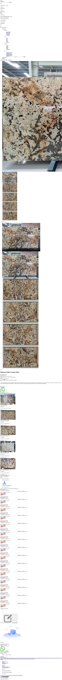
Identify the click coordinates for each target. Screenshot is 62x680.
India (14, 675)
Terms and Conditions (5, 667)
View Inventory (2, 386)
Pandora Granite (59, 658)
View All (14, 377)
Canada (12, 675)
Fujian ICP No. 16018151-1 (4, 678)
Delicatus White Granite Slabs (4, 420)
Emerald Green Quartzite (53, 658)
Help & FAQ (4, 663)
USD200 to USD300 (9, 54)
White (7, 38)
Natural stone (4, 28)
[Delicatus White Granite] (7, 404)
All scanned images (3, 221)
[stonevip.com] (1, 0)
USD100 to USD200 (9, 52)
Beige (7, 40)
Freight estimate (4, 27)
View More (2, 656)
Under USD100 (8, 53)
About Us (3, 58)
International (9, 675)
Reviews (8, 475)
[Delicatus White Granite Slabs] (7, 419)
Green (7, 41)
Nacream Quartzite (46, 658)
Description (2, 475)
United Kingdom (20, 675)
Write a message (14, 622)
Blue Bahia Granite (20, 658)
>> (2, 612)
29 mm (7, 47)
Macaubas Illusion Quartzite (34, 658)
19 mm (7, 46)
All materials (8, 35)
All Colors (7, 42)
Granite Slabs (8, 33)
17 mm (7, 45)
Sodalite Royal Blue (41, 658)
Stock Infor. (5, 475)
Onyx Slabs (8, 34)
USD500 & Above (9, 55)
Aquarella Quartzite (14, 658)
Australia (16, 675)
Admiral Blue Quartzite (3, 658)
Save (1, 12)
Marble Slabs (8, 32)
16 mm (7, 48)
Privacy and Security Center (6, 666)
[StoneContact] (4, 677)
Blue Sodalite (9, 658)
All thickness (8, 49)
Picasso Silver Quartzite (26, 658)
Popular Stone (4, 57)
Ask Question (2, 387)
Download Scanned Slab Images (7, 485)
